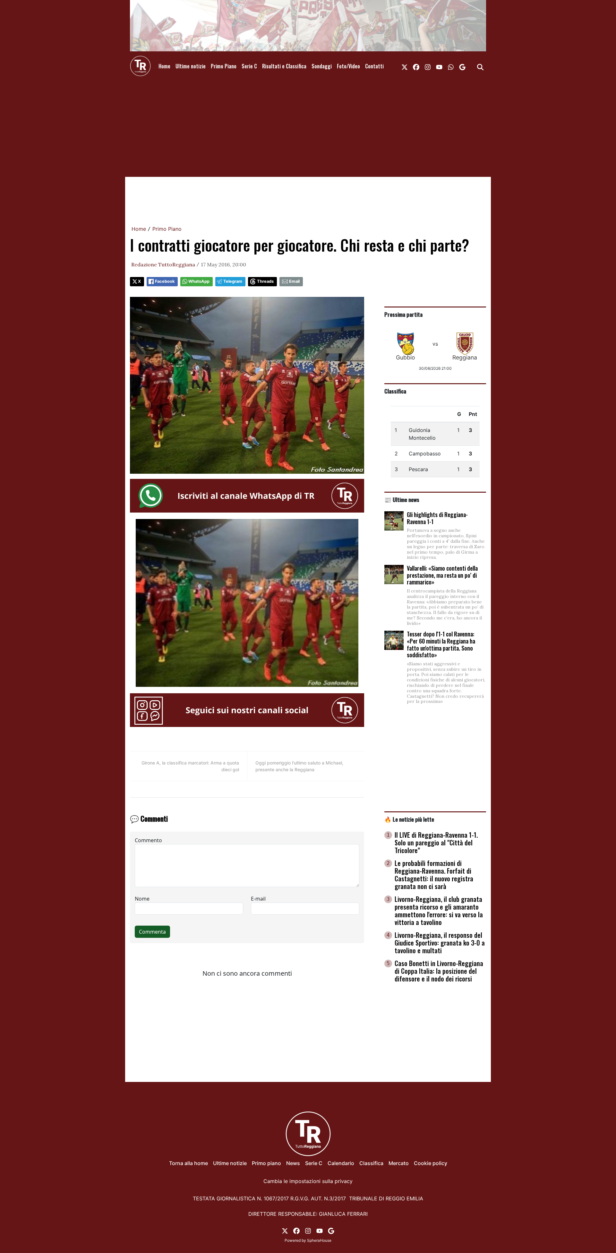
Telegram (232, 281)
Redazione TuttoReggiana (163, 264)
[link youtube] (439, 66)
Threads (265, 281)
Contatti (374, 66)
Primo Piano (223, 66)
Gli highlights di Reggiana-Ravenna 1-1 (437, 518)
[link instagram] (427, 66)
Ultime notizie (190, 66)
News (293, 1163)
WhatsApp (199, 281)
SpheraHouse (319, 1240)
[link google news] (462, 66)
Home (164, 66)
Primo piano (266, 1163)
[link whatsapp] (451, 66)
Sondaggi (322, 66)
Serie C (249, 66)
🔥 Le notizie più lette (409, 819)
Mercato (399, 1163)
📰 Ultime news (401, 499)
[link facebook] (416, 66)
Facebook (165, 281)
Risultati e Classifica (284, 66)
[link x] (404, 66)
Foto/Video (348, 66)
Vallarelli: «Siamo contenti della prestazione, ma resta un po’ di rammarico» (442, 575)
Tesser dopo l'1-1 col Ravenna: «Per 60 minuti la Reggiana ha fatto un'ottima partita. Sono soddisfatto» (441, 644)
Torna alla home (188, 1163)
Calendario (341, 1163)
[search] (480, 66)
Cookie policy (430, 1163)
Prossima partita (403, 314)
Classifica (395, 391)
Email (294, 281)
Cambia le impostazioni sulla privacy (308, 1181)
